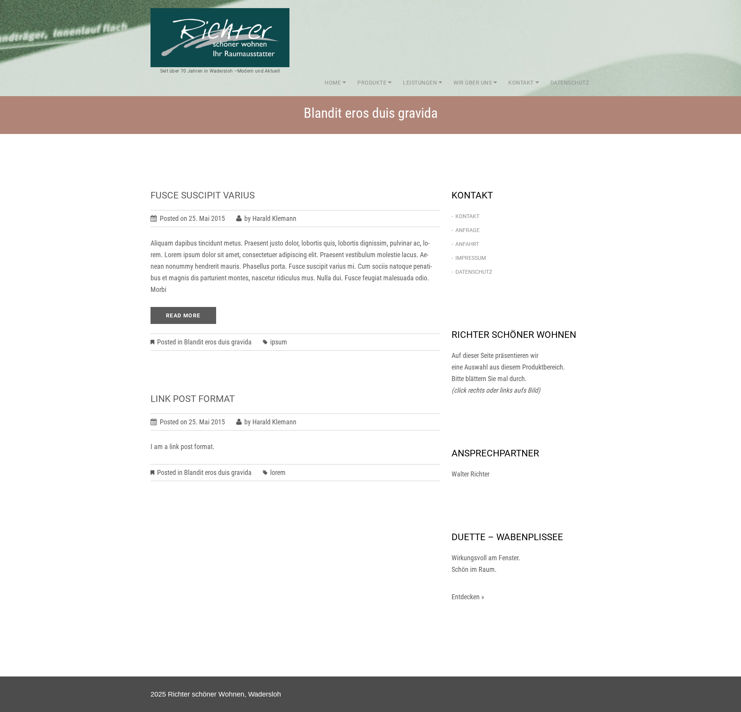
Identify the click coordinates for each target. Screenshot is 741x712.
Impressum (470, 258)
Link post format (193, 398)
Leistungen (420, 82)
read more (183, 315)
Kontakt (521, 82)
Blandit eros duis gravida (218, 342)
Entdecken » (468, 597)
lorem (278, 472)
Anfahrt (467, 244)
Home (333, 82)
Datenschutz (569, 82)
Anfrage (467, 230)
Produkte (371, 82)
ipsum (278, 342)
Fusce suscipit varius (203, 195)
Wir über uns (472, 82)
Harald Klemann (274, 218)
